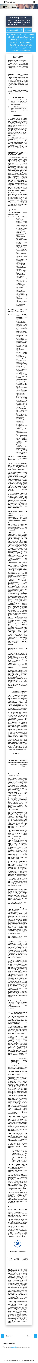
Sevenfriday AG (15, 45)
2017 (12, 37)
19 (9, 37)
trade (29, 30)
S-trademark (20, 42)
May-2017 (17, 40)
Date (16, 37)
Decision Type (23, 37)
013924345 (30, 34)
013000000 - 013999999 (17, 34)
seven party (29, 42)
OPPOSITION (26, 40)
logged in (14, 1347)
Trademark (14, 50)
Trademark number (25, 50)
